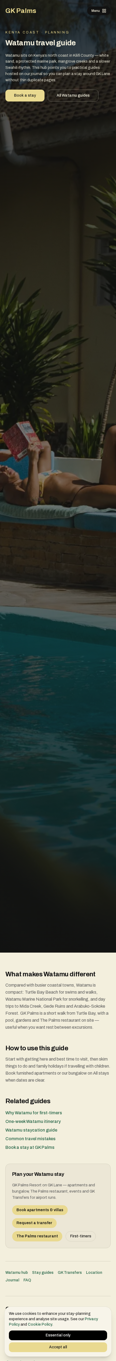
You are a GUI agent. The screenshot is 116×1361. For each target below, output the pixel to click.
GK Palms (20, 10)
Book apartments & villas (39, 1210)
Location (94, 1273)
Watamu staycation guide (31, 1130)
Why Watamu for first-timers (33, 1113)
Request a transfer (34, 1223)
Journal (12, 1280)
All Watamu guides (73, 95)
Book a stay (25, 95)
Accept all (58, 1347)
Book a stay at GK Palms (29, 1147)
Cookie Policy (40, 1324)
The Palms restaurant (37, 1236)
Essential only (58, 1335)
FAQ (27, 1280)
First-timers (80, 1236)
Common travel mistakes (30, 1138)
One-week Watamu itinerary (33, 1121)
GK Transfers (70, 1273)
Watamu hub (16, 1273)
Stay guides (42, 1273)
